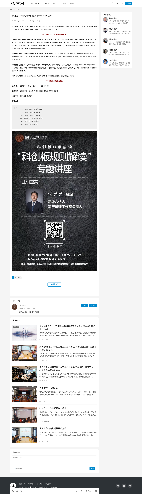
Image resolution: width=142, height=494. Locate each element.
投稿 (129, 3)
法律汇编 (46, 3)
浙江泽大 (22, 306)
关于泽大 (22, 484)
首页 (11, 9)
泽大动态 (31, 21)
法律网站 (71, 3)
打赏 (88, 490)
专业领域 (36, 3)
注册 (121, 3)
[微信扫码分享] (13, 491)
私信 (94, 305)
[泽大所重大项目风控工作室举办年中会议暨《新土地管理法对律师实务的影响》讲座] (24, 374)
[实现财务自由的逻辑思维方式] (24, 435)
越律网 (27, 487)
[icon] (118, 486)
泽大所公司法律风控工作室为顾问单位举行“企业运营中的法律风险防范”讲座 (67, 348)
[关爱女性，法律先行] (24, 394)
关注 (85, 305)
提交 (92, 468)
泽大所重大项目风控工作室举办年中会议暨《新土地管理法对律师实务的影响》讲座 (67, 369)
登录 (116, 3)
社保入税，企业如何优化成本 (52, 408)
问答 (64, 3)
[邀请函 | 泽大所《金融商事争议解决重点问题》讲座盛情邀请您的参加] (24, 333)
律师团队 (31, 484)
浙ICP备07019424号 (50, 487)
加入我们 (40, 484)
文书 (56, 3)
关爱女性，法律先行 (48, 388)
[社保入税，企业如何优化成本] (24, 415)
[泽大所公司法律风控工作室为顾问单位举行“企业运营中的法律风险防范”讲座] (24, 353)
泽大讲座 (18, 277)
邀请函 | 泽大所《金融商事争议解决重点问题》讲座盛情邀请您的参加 (67, 327)
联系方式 (48, 484)
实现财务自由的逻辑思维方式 (52, 428)
